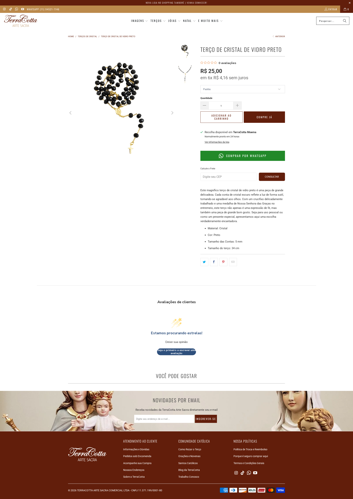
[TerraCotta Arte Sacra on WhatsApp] (16, 9)
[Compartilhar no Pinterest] (223, 262)
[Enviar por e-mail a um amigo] (233, 262)
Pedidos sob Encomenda (137, 456)
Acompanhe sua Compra (137, 463)
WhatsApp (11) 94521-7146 (43, 9)
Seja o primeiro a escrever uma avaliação (176, 351)
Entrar (332, 9)
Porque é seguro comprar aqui (250, 456)
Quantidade (206, 98)
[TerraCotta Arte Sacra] (21, 21)
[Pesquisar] (344, 21)
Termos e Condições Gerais (248, 463)
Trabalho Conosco (188, 476)
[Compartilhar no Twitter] (204, 262)
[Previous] (71, 113)
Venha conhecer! (197, 2)
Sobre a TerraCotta (134, 476)
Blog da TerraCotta (189, 469)
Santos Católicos (188, 463)
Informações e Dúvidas (136, 449)
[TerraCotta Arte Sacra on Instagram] (4, 9)
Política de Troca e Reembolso (250, 449)
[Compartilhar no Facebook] (214, 262)
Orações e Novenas (189, 456)
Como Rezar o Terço (189, 449)
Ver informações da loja (217, 142)
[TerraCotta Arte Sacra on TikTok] (10, 9)
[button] (139, 21)
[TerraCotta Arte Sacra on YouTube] (22, 9)
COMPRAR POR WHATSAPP (246, 156)
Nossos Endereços (133, 469)
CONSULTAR (272, 176)
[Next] (172, 113)
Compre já (264, 117)
